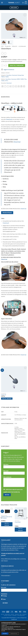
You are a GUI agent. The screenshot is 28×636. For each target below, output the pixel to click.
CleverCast (16, 142)
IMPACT (18, 79)
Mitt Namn (5, 464)
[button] (2, 2)
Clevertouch (14, 75)
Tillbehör (7, 46)
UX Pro (6, 80)
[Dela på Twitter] (10, 86)
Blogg (10, 615)
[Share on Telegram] (24, 86)
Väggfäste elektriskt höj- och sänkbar (6, 517)
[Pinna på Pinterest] (18, 86)
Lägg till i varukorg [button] (6, 398)
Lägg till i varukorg (17, 65)
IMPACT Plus (24, 79)
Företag (19, 75)
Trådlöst (14, 46)
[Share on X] (8, 86)
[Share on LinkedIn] (21, 86)
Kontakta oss (20, 615)
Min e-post (5, 470)
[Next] (24, 26)
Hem (2, 46)
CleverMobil (18, 522)
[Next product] (2, 53)
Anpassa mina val (14, 633)
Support (14, 615)
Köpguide (7, 614)
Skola (22, 75)
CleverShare (22, 46)
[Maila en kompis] (16, 86)
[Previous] (3, 26)
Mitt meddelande (7, 477)
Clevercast (3, 394)
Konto (12, 614)
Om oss (6, 615)
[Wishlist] (23, 2)
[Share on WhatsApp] (2, 86)
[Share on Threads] (13, 86)
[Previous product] (5, 53)
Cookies (24, 614)
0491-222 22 (6, 461)
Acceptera (5, 633)
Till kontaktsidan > (6, 575)
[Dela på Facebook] (5, 86)
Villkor (17, 614)
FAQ (21, 614)
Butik (2, 614)
